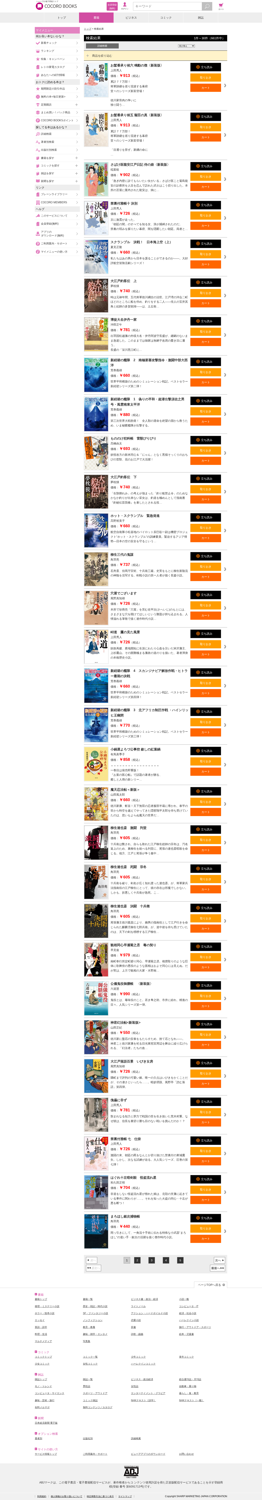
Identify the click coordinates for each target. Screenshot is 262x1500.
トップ (61, 17)
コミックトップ (43, 1356)
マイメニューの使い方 (54, 251)
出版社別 (88, 1438)
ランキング (47, 50)
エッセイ (40, 1320)
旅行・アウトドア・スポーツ (195, 1327)
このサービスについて (54, 215)
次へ (218, 1260)
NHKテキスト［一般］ (191, 1400)
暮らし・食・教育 (189, 1393)
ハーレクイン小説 (189, 1320)
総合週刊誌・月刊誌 (190, 1379)
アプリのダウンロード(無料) (52, 233)
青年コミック (186, 1356)
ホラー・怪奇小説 (44, 1313)
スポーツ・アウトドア (95, 1393)
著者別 (38, 1438)
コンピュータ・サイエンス (49, 1393)
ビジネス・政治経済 (142, 1379)
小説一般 (184, 1299)
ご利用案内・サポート (54, 243)
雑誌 (201, 17)
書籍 (96, 17)
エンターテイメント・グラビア (148, 1393)
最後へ (215, 1268)
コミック (166, 17)
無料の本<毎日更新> (53, 96)
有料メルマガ (42, 1407)
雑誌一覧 (88, 1379)
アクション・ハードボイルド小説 (149, 1313)
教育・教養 (89, 1327)
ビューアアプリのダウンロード (148, 1454)
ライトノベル (138, 1306)
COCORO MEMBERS (54, 202)
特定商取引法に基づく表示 (100, 1496)
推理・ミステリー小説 (47, 1306)
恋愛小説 (136, 1320)
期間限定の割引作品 (53, 88)
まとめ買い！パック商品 (55, 112)
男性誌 (86, 1386)
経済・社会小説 (187, 1313)
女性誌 (134, 1386)
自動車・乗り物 (187, 1386)
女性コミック (90, 1363)
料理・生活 (41, 1334)
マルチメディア (43, 1341)
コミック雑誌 (90, 1400)
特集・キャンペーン (53, 59)
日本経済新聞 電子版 (46, 1422)
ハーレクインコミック (143, 1363)
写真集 (86, 1341)
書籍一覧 (88, 1299)
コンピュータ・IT (188, 1306)
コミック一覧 (90, 1356)
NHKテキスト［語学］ (143, 1400)
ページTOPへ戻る (209, 1284)
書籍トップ (41, 1299)
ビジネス (131, 17)
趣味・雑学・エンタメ (95, 1334)
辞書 (133, 1327)
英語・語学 (41, 1327)
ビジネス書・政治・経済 (144, 1299)
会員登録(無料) (50, 223)
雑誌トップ (41, 1379)
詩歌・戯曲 (137, 1334)
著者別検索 (47, 141)
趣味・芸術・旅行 (44, 1400)
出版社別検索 (49, 149)
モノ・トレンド (43, 1386)
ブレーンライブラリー (54, 194)
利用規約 (41, 1496)
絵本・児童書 (186, 1334)
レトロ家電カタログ (53, 67)
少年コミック (138, 1356)
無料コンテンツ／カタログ (97, 1407)
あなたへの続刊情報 (53, 74)
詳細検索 (46, 133)
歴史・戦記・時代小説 (95, 1306)
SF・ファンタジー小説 (95, 1313)
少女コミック (42, 1363)
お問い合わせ (186, 1454)
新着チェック (49, 42)
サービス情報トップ (46, 1454)
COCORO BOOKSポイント (57, 120)
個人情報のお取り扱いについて (66, 1496)
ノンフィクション (93, 1320)
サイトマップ (125, 1496)
